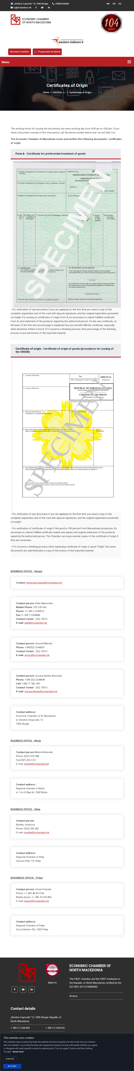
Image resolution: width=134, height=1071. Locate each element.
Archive (73, 996)
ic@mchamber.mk (22, 7)
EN (114, 3)
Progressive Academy (49, 51)
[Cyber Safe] (52, 969)
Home (46, 92)
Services (57, 92)
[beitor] (67, 41)
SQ (119, 3)
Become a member (19, 51)
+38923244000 (62, 3)
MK (108, 3)
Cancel (10, 1059)
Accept (12, 1066)
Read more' (18, 1051)
